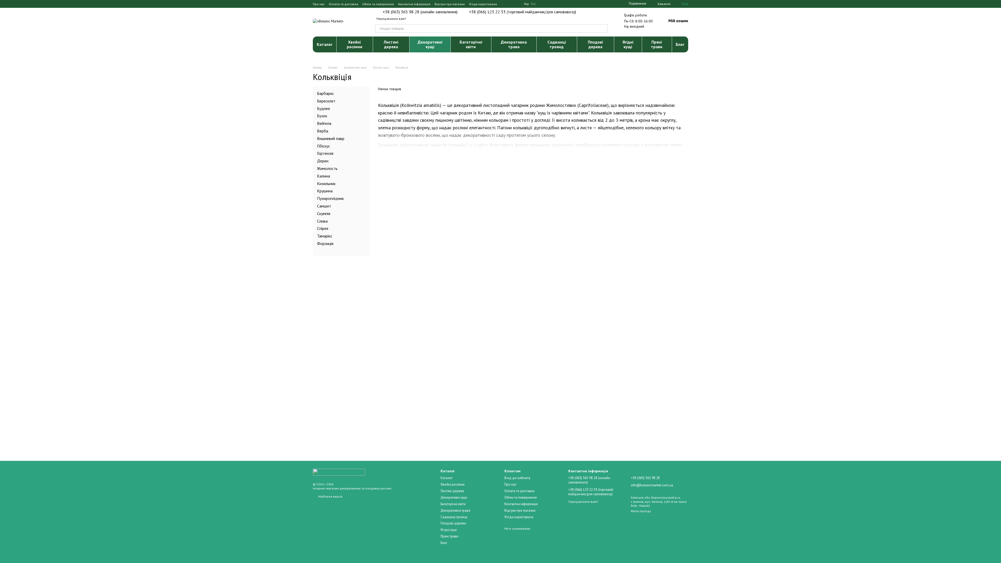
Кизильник (326, 183)
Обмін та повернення (378, 4)
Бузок (322, 115)
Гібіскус (323, 145)
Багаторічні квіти (471, 44)
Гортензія (325, 153)
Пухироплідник (330, 198)
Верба (322, 130)
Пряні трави (656, 44)
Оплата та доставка (343, 4)
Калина (323, 175)
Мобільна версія (330, 496)
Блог (680, 44)
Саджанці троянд (556, 44)
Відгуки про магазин (450, 4)
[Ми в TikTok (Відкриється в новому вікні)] (517, 4)
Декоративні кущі (430, 44)
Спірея (322, 228)
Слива (322, 220)
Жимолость (327, 168)
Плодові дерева (595, 44)
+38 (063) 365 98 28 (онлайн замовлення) (420, 12)
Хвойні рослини (354, 44)
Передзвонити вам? (391, 19)
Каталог (324, 44)
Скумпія (323, 213)
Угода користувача (483, 4)
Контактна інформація (414, 4)
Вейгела (324, 123)
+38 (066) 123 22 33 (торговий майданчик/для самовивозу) (522, 12)
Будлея (323, 108)
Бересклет (326, 100)
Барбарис (325, 93)
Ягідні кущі (627, 44)
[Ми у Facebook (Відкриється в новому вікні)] (504, 4)
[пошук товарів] (603, 28)
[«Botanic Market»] (339, 472)
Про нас (319, 4)
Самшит (324, 206)
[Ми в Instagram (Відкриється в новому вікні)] (510, 4)
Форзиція (325, 243)
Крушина (325, 190)
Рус (533, 3)
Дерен (322, 160)
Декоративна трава (514, 44)
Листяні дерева (391, 44)
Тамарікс (324, 235)
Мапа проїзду (641, 511)
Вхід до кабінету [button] (517, 478)
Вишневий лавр (330, 138)
